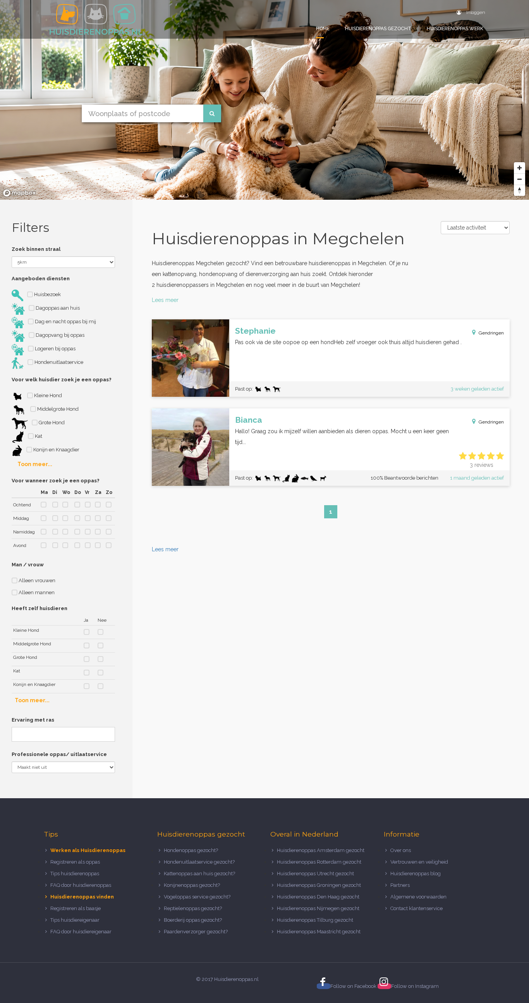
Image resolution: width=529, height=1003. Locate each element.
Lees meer (165, 300)
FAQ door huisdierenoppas (81, 885)
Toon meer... (34, 464)
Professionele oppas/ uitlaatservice (59, 754)
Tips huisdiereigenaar (75, 920)
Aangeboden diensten (41, 278)
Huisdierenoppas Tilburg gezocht (315, 920)
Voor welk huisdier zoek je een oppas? (62, 379)
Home (323, 28)
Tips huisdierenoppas (74, 873)
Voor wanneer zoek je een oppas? (56, 480)
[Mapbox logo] (19, 193)
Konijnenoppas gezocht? (192, 885)
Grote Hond (51, 422)
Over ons (400, 850)
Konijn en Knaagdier (55, 450)
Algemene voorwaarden (418, 897)
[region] (264, 100)
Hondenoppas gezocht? (191, 850)
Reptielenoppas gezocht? (193, 908)
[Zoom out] (519, 179)
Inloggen (475, 12)
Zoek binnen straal (36, 249)
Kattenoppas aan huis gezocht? (199, 873)
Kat (38, 436)
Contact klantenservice (416, 908)
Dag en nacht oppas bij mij (65, 321)
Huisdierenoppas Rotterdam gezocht (319, 862)
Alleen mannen (36, 592)
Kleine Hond (47, 395)
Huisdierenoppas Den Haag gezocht (318, 897)
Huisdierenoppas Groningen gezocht (319, 885)
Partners (400, 885)
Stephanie (255, 331)
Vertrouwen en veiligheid (419, 862)
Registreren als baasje (75, 908)
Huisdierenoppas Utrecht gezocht (315, 873)
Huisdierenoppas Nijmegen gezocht (318, 908)
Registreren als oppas (75, 862)
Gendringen (491, 333)
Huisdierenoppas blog (415, 873)
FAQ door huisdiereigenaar (81, 931)
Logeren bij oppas (55, 348)
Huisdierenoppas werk (455, 28)
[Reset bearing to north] (519, 190)
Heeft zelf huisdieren (39, 608)
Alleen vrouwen (36, 580)
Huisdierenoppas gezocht (378, 28)
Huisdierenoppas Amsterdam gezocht (320, 850)
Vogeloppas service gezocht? (197, 897)
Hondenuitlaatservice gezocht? (199, 862)
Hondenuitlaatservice (58, 362)
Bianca (248, 420)
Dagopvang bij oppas (59, 335)
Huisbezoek (47, 294)
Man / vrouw (28, 565)
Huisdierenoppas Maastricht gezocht (319, 931)
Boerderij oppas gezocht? (193, 920)
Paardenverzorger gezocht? (196, 931)
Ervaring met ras (33, 720)
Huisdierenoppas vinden (82, 897)
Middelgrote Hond (57, 409)
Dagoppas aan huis (57, 308)
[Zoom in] (519, 167)
